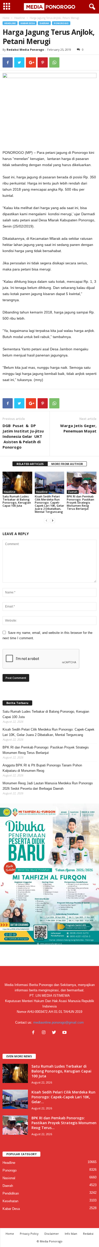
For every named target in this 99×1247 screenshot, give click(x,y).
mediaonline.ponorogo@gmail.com (58, 1022)
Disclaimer (51, 1233)
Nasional (9, 1178)
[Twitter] (55, 1033)
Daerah (44, 23)
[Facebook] (34, 1033)
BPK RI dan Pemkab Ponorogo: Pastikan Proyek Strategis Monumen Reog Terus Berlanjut (80, 502)
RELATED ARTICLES (30, 464)
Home (6, 18)
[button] (91, 7)
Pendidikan (11, 1193)
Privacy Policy (29, 1233)
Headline (19, 18)
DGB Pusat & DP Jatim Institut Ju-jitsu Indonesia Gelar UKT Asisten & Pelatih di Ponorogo (23, 436)
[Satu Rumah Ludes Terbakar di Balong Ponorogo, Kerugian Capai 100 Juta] (17, 483)
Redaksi (88, 1233)
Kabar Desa (28, 23)
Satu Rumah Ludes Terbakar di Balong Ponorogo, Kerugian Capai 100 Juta (17, 500)
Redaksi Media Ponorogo (25, 49)
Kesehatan (10, 1201)
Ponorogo (61, 23)
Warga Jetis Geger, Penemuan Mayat (78, 428)
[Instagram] (45, 1033)
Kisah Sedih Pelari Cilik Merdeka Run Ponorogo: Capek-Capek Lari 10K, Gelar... (63, 1097)
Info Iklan (71, 1233)
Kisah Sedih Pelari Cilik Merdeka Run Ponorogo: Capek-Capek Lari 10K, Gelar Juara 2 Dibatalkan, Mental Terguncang (49, 504)
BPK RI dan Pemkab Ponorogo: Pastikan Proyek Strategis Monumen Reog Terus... (63, 1122)
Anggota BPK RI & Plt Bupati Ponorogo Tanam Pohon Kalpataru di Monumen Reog (42, 768)
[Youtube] (65, 1033)
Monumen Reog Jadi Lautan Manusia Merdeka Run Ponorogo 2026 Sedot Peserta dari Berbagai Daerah (48, 785)
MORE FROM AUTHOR (67, 464)
